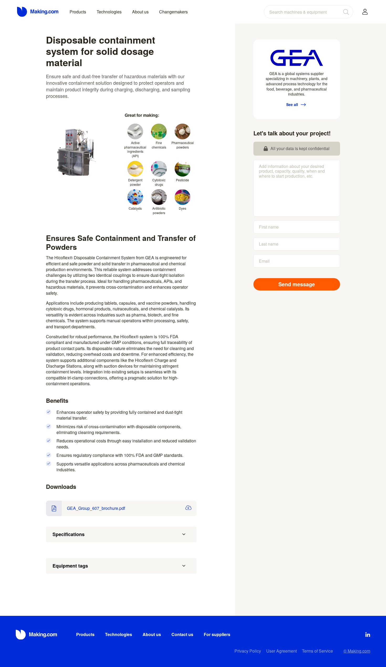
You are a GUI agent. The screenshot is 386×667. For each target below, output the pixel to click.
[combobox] (308, 11)
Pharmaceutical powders (182, 144)
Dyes (182, 208)
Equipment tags (70, 565)
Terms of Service (317, 651)
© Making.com (356, 651)
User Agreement (281, 651)
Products (78, 12)
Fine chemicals (159, 144)
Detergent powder (135, 182)
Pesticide (182, 180)
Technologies (109, 12)
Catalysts (135, 208)
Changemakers (173, 12)
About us (140, 12)
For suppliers (217, 634)
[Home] (38, 11)
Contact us (182, 634)
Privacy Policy (247, 651)
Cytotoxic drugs (158, 182)
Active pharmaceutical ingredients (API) (135, 149)
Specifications (69, 534)
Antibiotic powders (158, 210)
